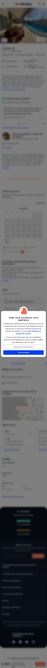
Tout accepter (23, 352)
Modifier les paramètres (23, 347)
